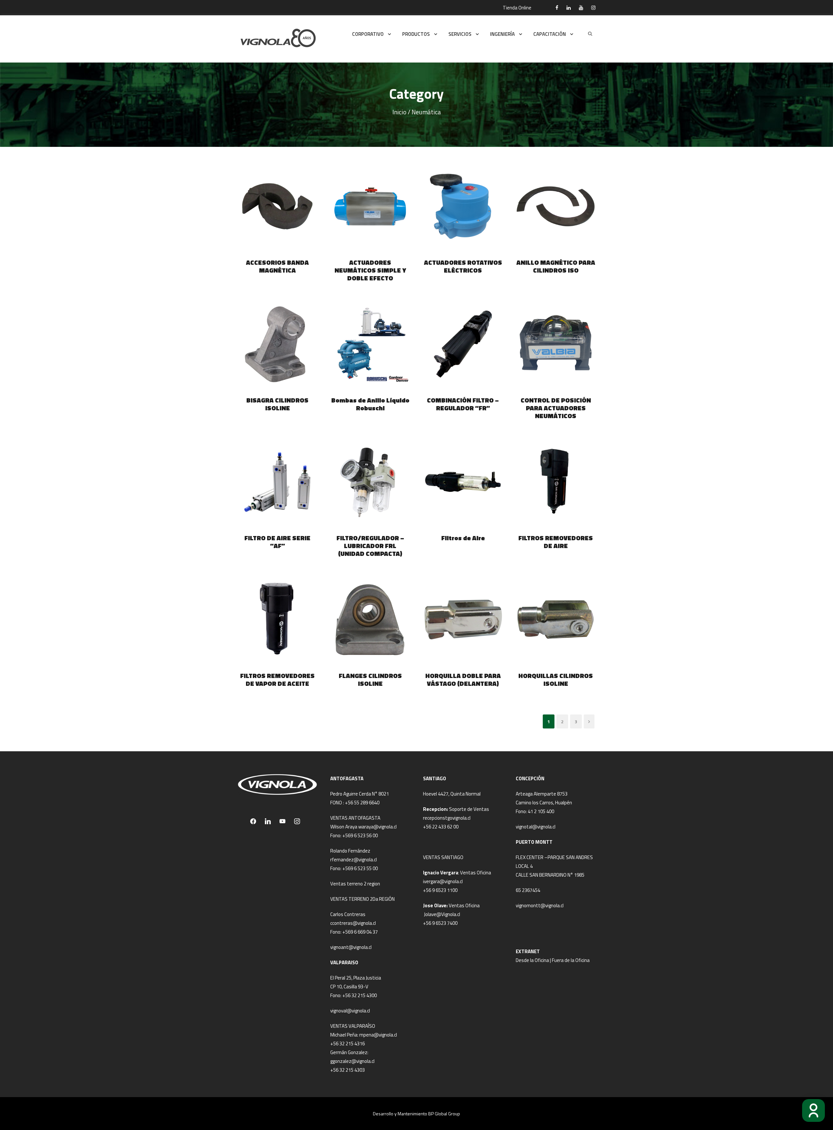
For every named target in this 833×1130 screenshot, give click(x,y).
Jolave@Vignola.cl (442, 914)
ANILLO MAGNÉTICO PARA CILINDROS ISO (555, 266)
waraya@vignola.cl (377, 826)
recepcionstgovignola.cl (447, 818)
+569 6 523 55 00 (360, 868)
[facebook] (556, 7)
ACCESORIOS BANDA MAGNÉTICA (277, 266)
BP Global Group (444, 1113)
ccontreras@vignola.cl (353, 923)
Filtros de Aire (463, 538)
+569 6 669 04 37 (360, 932)
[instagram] (593, 7)
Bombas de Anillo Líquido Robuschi (370, 404)
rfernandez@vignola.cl (353, 859)
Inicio (399, 112)
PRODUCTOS (416, 34)
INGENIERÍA (502, 34)
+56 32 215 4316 (347, 1043)
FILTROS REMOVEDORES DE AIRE (555, 542)
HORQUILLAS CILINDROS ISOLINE (555, 679)
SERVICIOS (459, 34)
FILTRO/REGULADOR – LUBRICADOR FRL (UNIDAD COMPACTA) (370, 545)
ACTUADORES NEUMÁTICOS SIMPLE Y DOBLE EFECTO (370, 270)
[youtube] (581, 7)
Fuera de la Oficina (571, 960)
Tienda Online (517, 7)
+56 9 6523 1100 (440, 890)
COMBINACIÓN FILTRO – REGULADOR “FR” (463, 404)
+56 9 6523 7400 (440, 923)
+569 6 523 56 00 (360, 835)
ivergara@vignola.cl (443, 881)
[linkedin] (569, 7)
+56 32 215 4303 (347, 1070)
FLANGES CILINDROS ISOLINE (370, 679)
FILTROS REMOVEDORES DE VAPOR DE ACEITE (277, 679)
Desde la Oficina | (534, 960)
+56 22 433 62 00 (440, 826)
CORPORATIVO (368, 34)
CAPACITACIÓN (549, 34)
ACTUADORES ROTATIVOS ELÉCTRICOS (463, 266)
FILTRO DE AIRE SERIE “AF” (277, 542)
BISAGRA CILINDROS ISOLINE (277, 404)
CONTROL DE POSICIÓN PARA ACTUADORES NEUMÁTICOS (556, 408)
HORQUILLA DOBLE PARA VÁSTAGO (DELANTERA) (463, 679)
